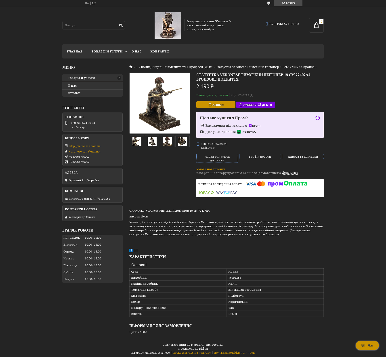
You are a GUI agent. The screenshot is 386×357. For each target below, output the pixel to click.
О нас (136, 51)
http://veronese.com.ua (85, 146)
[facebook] (131, 251)
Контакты (160, 51)
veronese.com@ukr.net (84, 151)
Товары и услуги (107, 51)
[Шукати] (121, 25)
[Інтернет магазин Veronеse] (168, 25)
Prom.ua (217, 345)
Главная (74, 51)
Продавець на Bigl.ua (193, 349)
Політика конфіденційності (234, 353)
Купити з (249, 104)
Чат (370, 345)
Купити (218, 104)
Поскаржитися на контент (192, 353)
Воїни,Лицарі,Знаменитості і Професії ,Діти (176, 67)
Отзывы (74, 93)
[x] (136, 251)
